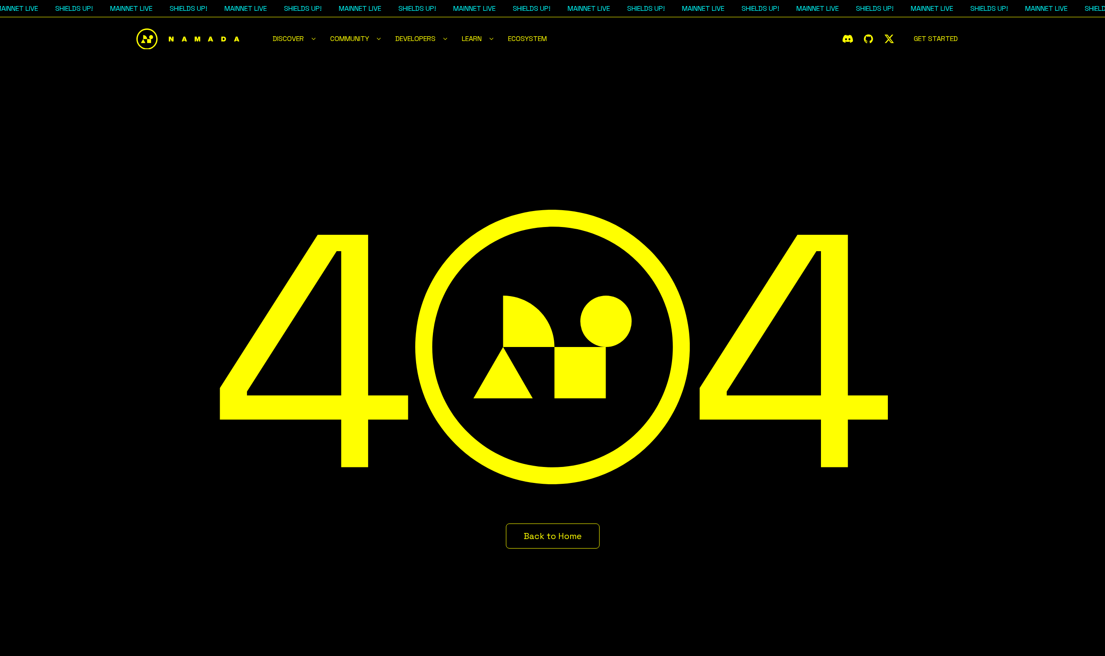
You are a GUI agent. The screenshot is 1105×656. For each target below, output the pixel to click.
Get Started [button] (936, 38)
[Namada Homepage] (188, 39)
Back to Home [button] (553, 536)
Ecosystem (527, 38)
